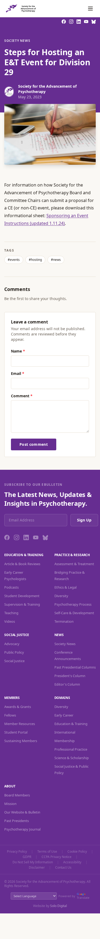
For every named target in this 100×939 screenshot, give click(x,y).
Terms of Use (47, 851)
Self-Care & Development (74, 612)
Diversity (61, 595)
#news (56, 259)
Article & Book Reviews (22, 563)
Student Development (21, 595)
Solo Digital (58, 906)
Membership (64, 740)
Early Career (63, 715)
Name (18, 351)
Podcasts (11, 587)
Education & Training (70, 723)
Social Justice (14, 660)
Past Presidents (16, 820)
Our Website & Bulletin (22, 812)
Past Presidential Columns (75, 667)
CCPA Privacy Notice (56, 857)
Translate (83, 898)
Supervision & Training (22, 604)
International (64, 732)
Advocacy (11, 643)
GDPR (27, 857)
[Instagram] (16, 537)
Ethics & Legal (65, 587)
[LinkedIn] (26, 537)
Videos (9, 621)
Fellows (10, 715)
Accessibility (72, 862)
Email (17, 373)
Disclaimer (37, 867)
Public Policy (14, 652)
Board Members (17, 795)
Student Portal (15, 732)
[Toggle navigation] (90, 8)
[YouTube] (35, 537)
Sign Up (84, 520)
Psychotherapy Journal (22, 829)
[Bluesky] (45, 537)
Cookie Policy (77, 851)
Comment (22, 395)
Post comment (33, 444)
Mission (10, 803)
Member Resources (19, 723)
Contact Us (63, 867)
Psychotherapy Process (72, 604)
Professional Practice (70, 749)
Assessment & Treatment (74, 563)
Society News (17, 41)
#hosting (35, 259)
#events (14, 259)
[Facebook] (7, 537)
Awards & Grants (17, 706)
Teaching (11, 612)
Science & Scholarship (71, 757)
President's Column (69, 675)
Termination (64, 621)
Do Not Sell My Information (33, 862)
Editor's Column (67, 684)
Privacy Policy (17, 851)
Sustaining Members (20, 740)
